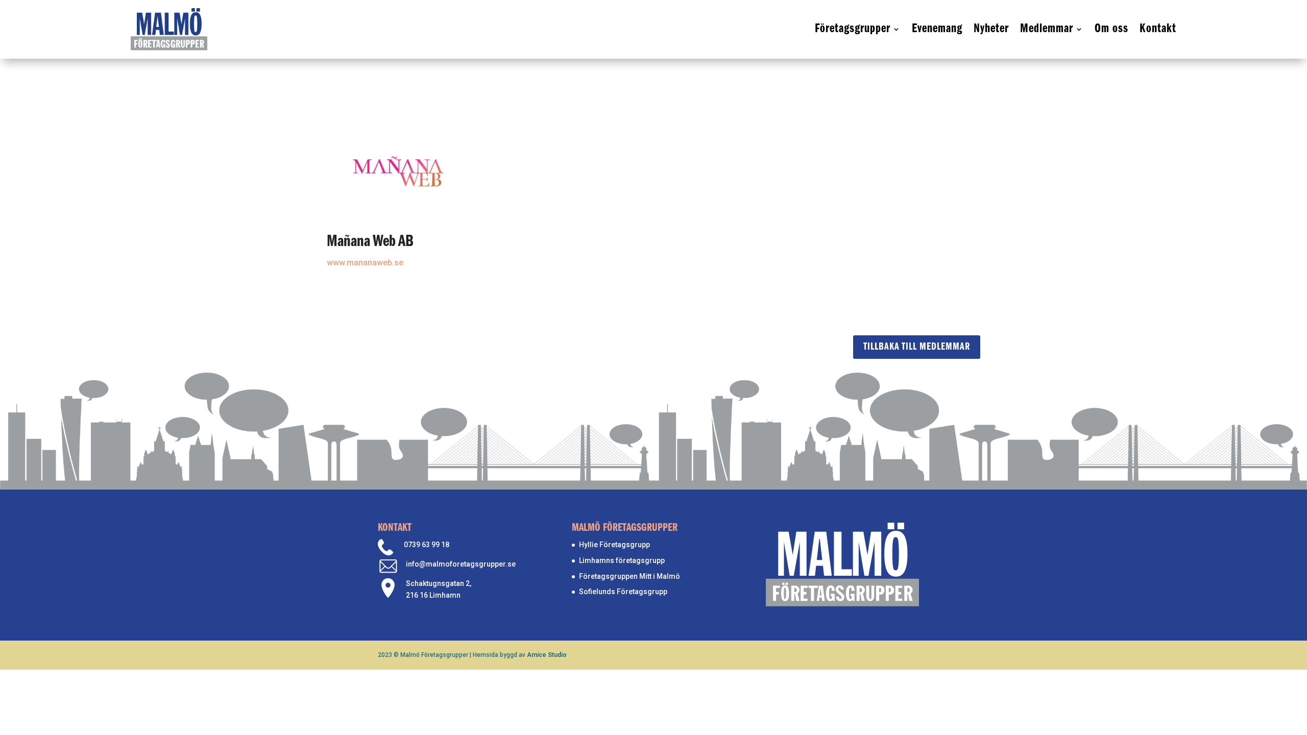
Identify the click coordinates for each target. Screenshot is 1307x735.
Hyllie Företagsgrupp (614, 545)
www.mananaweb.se (365, 262)
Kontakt (1158, 28)
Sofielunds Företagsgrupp (623, 591)
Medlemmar (1046, 28)
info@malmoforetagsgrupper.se (461, 564)
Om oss (1111, 28)
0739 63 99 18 (426, 545)
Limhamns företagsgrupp (622, 560)
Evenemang (937, 28)
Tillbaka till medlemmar (916, 347)
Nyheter (991, 28)
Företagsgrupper (852, 28)
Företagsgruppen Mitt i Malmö (629, 576)
